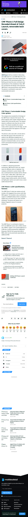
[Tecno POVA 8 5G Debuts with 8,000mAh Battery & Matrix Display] (5, 422)
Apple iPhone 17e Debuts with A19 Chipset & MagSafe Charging (17, 446)
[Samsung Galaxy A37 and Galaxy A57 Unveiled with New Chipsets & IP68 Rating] (5, 438)
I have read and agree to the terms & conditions (12, 307)
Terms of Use (13, 514)
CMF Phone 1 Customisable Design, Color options (14, 100)
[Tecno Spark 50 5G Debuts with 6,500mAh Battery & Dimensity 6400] (5, 430)
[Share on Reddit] (18, 318)
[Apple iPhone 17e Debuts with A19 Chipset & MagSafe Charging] (5, 446)
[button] (22, 514)
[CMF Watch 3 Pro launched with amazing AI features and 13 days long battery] (7, 248)
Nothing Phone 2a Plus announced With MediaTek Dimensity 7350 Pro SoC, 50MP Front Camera (13, 268)
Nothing (17, 287)
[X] (14, 357)
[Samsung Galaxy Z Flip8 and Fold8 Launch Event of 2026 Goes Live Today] (5, 413)
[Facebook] (14, 353)
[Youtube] (14, 363)
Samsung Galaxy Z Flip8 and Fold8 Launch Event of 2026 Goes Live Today (17, 413)
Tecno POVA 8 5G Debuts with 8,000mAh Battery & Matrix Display (17, 421)
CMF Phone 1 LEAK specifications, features (12, 104)
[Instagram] (14, 360)
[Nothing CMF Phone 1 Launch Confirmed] (5, 277)
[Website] (26, 338)
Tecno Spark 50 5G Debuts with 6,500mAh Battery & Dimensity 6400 (18, 429)
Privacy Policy (5, 514)
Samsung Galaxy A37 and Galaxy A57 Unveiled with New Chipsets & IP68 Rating (17, 437)
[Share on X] (5, 32)
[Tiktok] (14, 367)
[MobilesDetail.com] (9, 10)
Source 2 (9, 238)
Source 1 (3, 238)
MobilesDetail (7, 337)
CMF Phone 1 (4, 75)
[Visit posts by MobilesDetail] (2, 36)
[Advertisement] (14, 392)
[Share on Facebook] (2, 32)
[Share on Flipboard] (8, 32)
